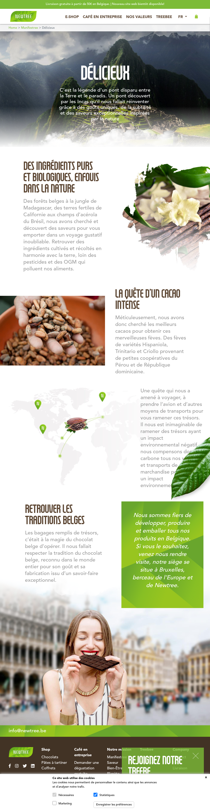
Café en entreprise (102, 17)
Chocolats (49, 757)
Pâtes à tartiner (54, 763)
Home (13, 28)
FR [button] (181, 17)
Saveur (112, 763)
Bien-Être (115, 768)
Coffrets (48, 768)
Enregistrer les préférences (114, 804)
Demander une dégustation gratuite (86, 768)
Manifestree (29, 28)
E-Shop (72, 17)
